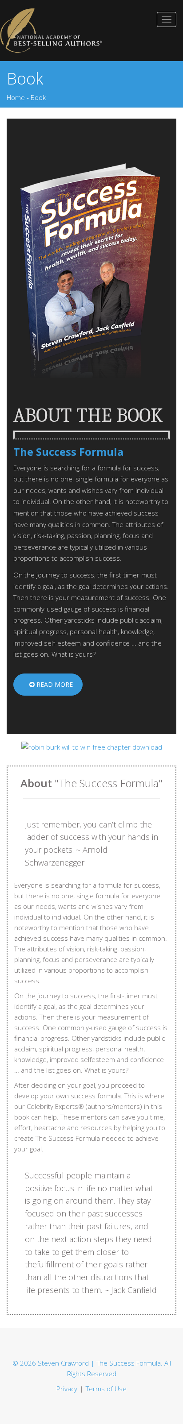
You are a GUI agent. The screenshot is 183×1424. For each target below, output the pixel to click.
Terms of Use (106, 1388)
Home (16, 97)
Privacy (66, 1388)
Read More (54, 684)
